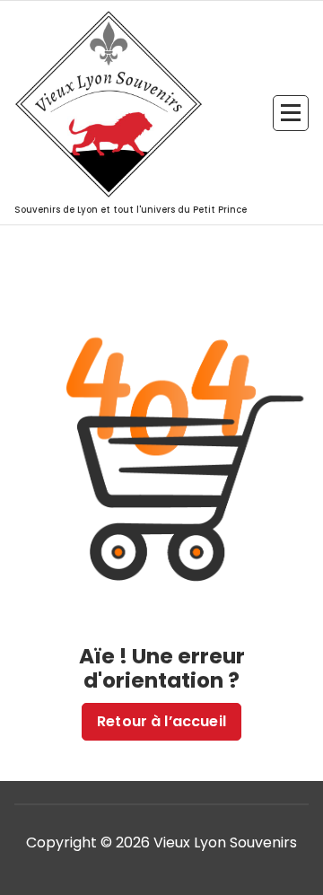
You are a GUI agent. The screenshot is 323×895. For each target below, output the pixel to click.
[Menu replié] (291, 113)
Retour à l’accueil (161, 721)
